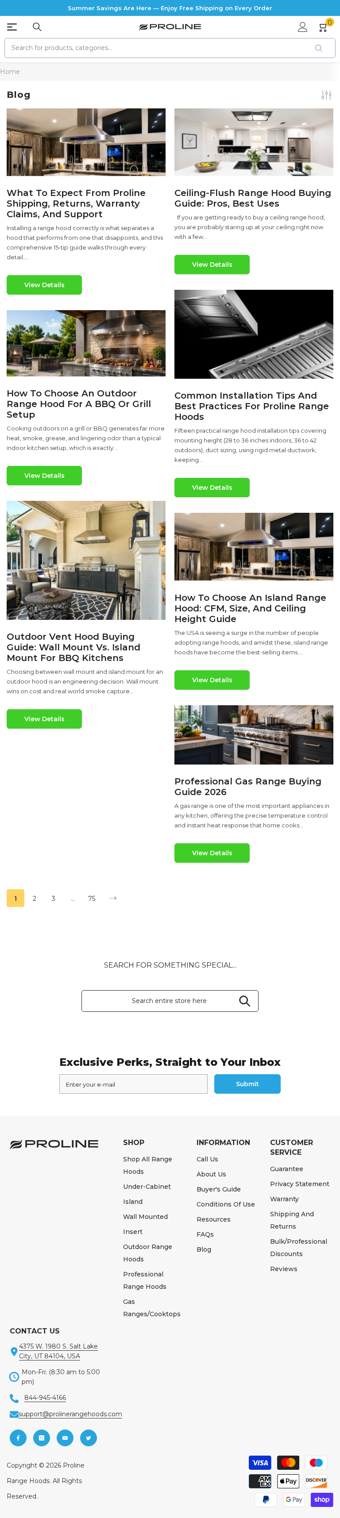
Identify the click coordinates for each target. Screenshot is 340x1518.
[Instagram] (41, 1438)
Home (10, 72)
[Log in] (303, 27)
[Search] (37, 27)
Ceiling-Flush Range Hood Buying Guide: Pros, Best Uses (252, 198)
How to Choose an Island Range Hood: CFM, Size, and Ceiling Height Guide (250, 608)
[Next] (112, 898)
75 (91, 899)
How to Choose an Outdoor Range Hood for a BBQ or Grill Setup (79, 404)
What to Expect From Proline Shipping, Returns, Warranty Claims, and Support (76, 203)
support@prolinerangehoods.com (70, 1414)
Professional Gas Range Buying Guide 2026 (247, 786)
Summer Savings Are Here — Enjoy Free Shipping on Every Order (170, 8)
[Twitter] (88, 1438)
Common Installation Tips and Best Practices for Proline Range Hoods (251, 406)
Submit (247, 1084)
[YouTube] (65, 1438)
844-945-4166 (45, 1398)
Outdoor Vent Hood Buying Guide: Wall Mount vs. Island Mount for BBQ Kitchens (73, 647)
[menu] (12, 27)
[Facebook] (18, 1438)
